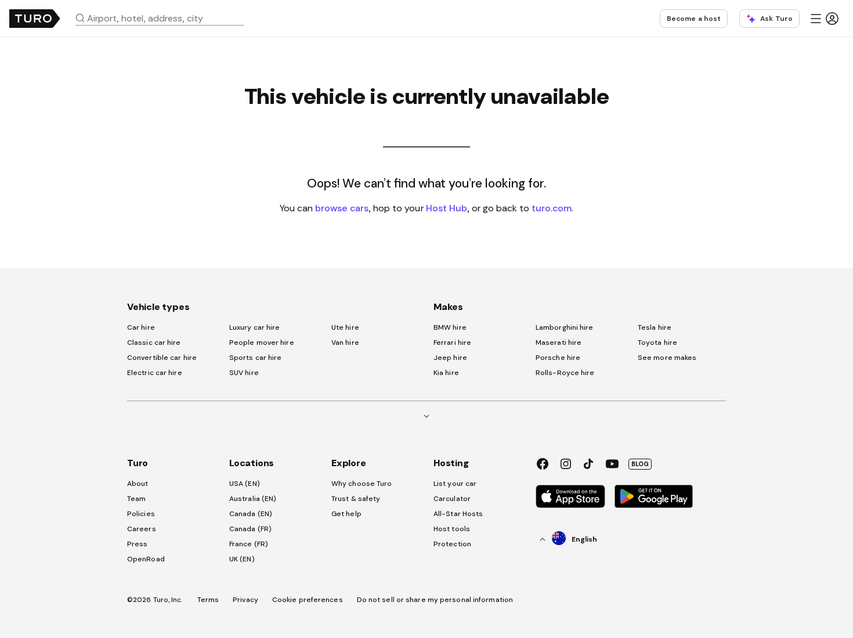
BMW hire (450, 327)
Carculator (452, 499)
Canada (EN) (250, 514)
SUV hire (244, 373)
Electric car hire (154, 373)
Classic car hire (154, 342)
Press (137, 544)
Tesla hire (654, 327)
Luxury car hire (254, 327)
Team (136, 499)
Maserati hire (558, 342)
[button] (164, 18)
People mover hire (261, 342)
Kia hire (446, 373)
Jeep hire (450, 358)
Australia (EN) (252, 499)
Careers (141, 529)
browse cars (341, 208)
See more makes (667, 358)
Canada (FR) (250, 529)
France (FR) (248, 544)
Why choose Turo (361, 484)
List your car (454, 484)
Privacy (245, 600)
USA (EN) (244, 484)
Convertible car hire (162, 358)
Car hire (141, 327)
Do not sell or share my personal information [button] (435, 600)
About (138, 484)
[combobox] (164, 18)
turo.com (552, 208)
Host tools (451, 529)
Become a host (694, 19)
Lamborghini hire (565, 327)
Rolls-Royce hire (565, 373)
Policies (141, 514)
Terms (208, 600)
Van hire (345, 342)
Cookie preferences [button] (307, 600)
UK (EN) (242, 559)
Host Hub (446, 208)
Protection (452, 544)
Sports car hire (255, 358)
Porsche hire (558, 358)
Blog (640, 463)
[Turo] (34, 18)
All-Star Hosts (458, 514)
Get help (346, 514)
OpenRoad (146, 559)
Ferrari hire (452, 342)
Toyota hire (657, 342)
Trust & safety (355, 499)
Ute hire (345, 327)
